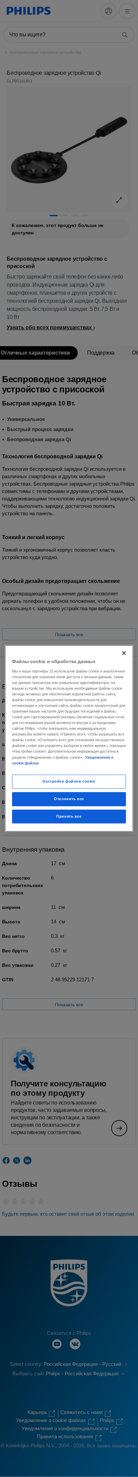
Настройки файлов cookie (69, 781)
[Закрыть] (124, 653)
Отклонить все (69, 799)
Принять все (68, 816)
